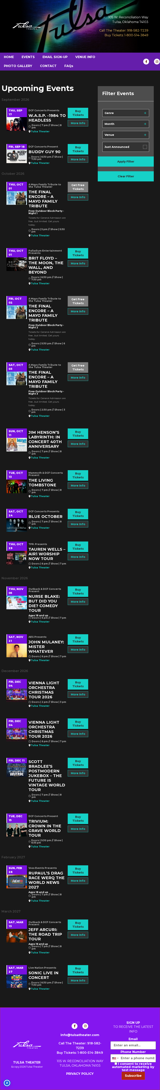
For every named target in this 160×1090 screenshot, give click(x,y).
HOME (9, 57)
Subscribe (133, 1076)
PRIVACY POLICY (80, 1074)
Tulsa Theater (40, 131)
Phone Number (133, 1052)
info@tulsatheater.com (79, 1035)
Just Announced (117, 147)
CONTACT (48, 66)
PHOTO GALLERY (18, 66)
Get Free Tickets (77, 187)
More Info (78, 123)
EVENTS (28, 57)
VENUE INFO (85, 57)
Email (133, 1039)
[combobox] (115, 1058)
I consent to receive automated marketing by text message (133, 1067)
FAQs (68, 66)
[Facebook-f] (146, 61)
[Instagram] (157, 61)
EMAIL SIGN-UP (55, 57)
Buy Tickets (78, 113)
